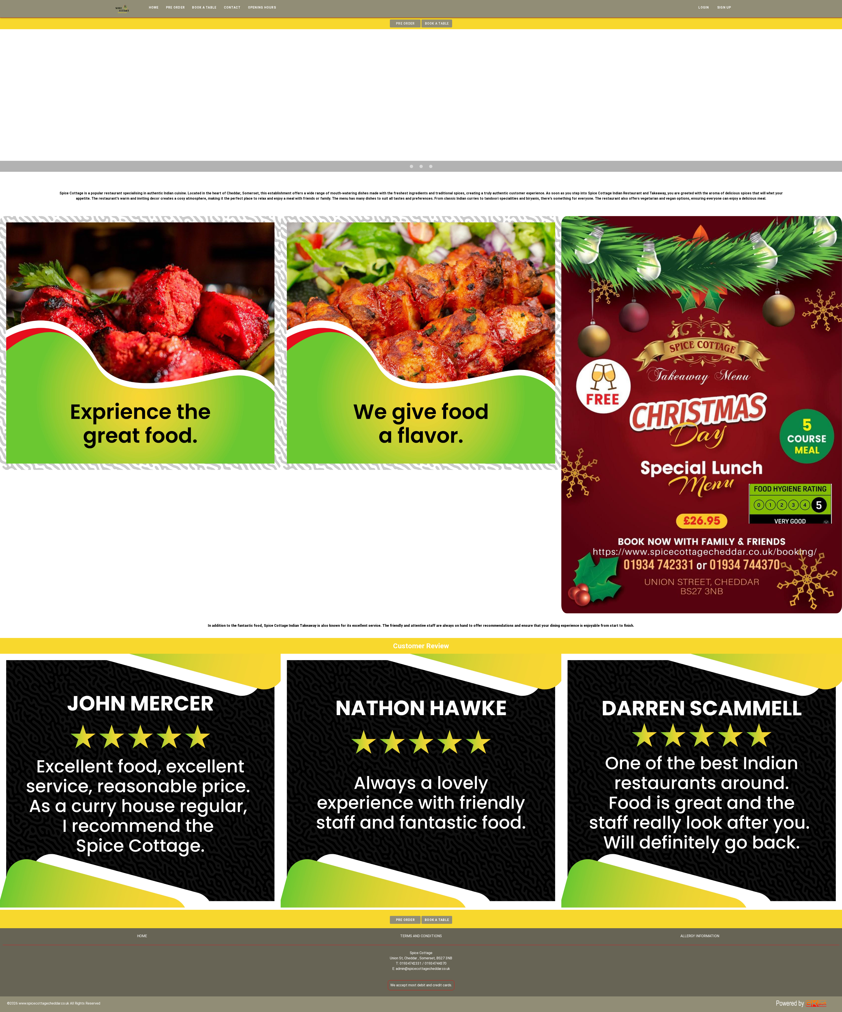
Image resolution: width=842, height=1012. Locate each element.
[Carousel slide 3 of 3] (431, 166)
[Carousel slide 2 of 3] (421, 166)
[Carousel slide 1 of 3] (411, 166)
